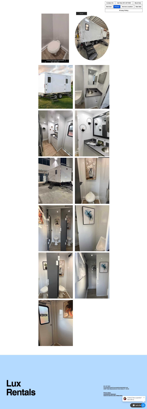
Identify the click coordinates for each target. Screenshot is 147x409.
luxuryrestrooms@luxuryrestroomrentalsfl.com (116, 387)
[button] (67, 61)
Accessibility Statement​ (110, 394)
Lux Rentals (20, 387)
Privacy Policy (107, 392)
